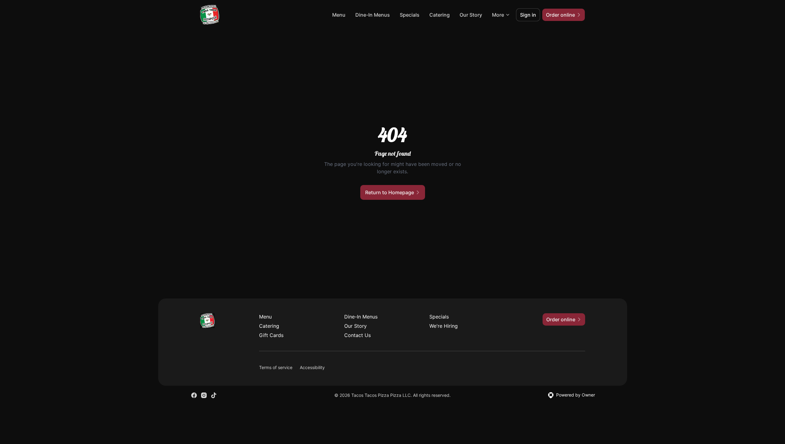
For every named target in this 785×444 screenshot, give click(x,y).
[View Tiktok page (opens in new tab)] (213, 395)
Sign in (528, 15)
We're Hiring (443, 326)
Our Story (471, 15)
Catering (439, 15)
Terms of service (275, 367)
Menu (338, 15)
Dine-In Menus (372, 15)
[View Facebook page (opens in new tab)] (194, 395)
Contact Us (357, 335)
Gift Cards (271, 335)
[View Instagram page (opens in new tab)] (204, 395)
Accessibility (312, 367)
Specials (409, 15)
